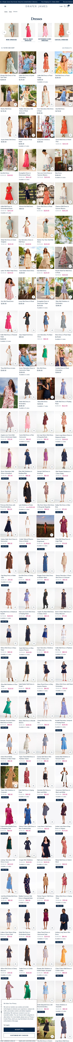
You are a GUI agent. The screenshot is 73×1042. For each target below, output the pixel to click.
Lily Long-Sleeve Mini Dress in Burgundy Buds (45, 436)
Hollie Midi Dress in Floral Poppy (44, 76)
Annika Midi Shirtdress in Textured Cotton (62, 758)
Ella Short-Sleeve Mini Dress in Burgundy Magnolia (45, 506)
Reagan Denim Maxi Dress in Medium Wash (45, 576)
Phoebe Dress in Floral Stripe (25, 140)
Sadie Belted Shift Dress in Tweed (26, 685)
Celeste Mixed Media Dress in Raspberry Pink (8, 827)
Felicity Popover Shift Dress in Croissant (45, 897)
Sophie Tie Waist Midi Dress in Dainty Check (45, 613)
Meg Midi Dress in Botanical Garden (8, 613)
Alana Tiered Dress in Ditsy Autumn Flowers (45, 685)
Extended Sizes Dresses (44, 40)
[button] (5, 6)
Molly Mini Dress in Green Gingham (8, 241)
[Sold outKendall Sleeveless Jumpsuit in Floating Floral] (70, 716)
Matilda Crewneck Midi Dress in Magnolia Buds (26, 897)
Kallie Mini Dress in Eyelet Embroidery (26, 76)
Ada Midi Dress (59, 109)
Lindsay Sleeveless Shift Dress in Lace (8, 861)
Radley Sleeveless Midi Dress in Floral (26, 110)
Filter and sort (9, 48)
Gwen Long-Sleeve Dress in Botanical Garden (63, 436)
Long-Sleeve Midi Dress (62, 1041)
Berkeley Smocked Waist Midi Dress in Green (7, 721)
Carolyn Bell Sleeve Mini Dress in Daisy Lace (44, 758)
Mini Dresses (11, 40)
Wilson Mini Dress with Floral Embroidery (64, 685)
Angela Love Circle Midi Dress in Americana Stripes (9, 436)
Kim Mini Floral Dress (7, 301)
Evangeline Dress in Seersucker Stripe (43, 302)
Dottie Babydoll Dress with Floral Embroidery (45, 1006)
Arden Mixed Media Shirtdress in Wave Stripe (8, 758)
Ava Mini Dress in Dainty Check (26, 576)
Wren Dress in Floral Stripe (63, 335)
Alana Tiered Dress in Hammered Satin (43, 933)
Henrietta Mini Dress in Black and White (43, 791)
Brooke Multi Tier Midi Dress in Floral (63, 271)
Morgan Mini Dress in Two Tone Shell (8, 76)
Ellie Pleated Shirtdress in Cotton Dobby (63, 472)
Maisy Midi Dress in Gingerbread (43, 540)
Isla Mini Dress (4, 173)
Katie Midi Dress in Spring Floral (26, 791)
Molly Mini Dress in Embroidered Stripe (24, 933)
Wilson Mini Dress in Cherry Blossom (9, 969)
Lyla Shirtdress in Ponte (26, 505)
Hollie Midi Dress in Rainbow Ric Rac (63, 649)
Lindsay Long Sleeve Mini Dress (62, 933)
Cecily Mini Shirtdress (43, 139)
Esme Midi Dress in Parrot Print (63, 140)
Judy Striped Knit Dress (26, 335)
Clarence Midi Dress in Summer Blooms (62, 207)
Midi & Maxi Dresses (28, 40)
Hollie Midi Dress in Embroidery (24, 402)
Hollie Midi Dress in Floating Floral (63, 402)
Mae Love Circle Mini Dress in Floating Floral (27, 613)
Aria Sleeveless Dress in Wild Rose (26, 241)
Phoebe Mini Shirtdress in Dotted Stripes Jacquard (44, 969)
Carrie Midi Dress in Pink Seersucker (26, 436)
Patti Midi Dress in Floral (62, 75)
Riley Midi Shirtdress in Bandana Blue (25, 472)
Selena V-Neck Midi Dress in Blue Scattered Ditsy (27, 827)
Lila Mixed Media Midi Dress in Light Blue (9, 897)
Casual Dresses (61, 40)
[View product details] (9, 62)
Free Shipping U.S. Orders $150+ (30, 1)
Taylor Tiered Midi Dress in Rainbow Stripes (27, 758)
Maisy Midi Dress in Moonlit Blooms (27, 721)
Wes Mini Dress (41, 368)
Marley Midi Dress (6, 109)
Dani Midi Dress (41, 270)
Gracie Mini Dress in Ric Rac (44, 721)
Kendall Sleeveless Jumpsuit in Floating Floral (63, 721)
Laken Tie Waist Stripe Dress (9, 270)
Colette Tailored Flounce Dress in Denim (26, 540)
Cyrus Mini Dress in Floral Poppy (44, 207)
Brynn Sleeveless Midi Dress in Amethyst (7, 472)
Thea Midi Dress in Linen (8, 368)
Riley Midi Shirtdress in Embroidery (62, 302)
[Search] (64, 6)
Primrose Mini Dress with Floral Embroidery (7, 506)
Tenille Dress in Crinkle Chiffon (25, 969)
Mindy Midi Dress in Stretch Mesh (63, 861)
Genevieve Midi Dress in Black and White (63, 791)
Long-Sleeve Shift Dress (44, 826)
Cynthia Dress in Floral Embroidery (62, 369)
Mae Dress (58, 173)
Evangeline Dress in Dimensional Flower (25, 174)
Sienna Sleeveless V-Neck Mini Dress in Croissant (63, 576)
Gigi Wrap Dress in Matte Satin (8, 576)
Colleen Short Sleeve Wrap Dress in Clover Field (8, 933)
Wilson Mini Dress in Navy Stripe (8, 649)
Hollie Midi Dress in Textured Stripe (8, 336)
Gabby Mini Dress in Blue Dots (62, 506)
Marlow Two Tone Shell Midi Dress (45, 241)
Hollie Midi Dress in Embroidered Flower (6, 207)
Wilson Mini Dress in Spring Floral (64, 897)
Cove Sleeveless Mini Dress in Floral (45, 110)
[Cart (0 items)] (67, 6)
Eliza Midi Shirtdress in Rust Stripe (9, 685)
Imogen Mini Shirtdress (26, 860)
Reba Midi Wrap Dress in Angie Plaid (62, 540)
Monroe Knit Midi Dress (26, 206)
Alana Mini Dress (42, 401)
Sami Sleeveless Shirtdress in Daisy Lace (45, 649)
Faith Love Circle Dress (44, 860)
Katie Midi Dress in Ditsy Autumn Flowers (26, 649)
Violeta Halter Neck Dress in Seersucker (9, 540)
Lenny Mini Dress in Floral (26, 301)
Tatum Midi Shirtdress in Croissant (8, 791)
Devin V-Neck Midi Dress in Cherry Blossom (63, 613)
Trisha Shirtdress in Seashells (61, 1006)
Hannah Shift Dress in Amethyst (43, 472)
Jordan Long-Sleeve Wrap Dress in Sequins (62, 827)
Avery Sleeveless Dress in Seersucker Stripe (27, 369)
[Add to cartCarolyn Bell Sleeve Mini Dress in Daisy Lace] (51, 752)
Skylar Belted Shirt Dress (8, 139)
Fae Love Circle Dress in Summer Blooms (44, 174)
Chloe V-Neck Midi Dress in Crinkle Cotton (63, 969)
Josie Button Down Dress (26, 270)
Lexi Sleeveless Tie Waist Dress (44, 336)
